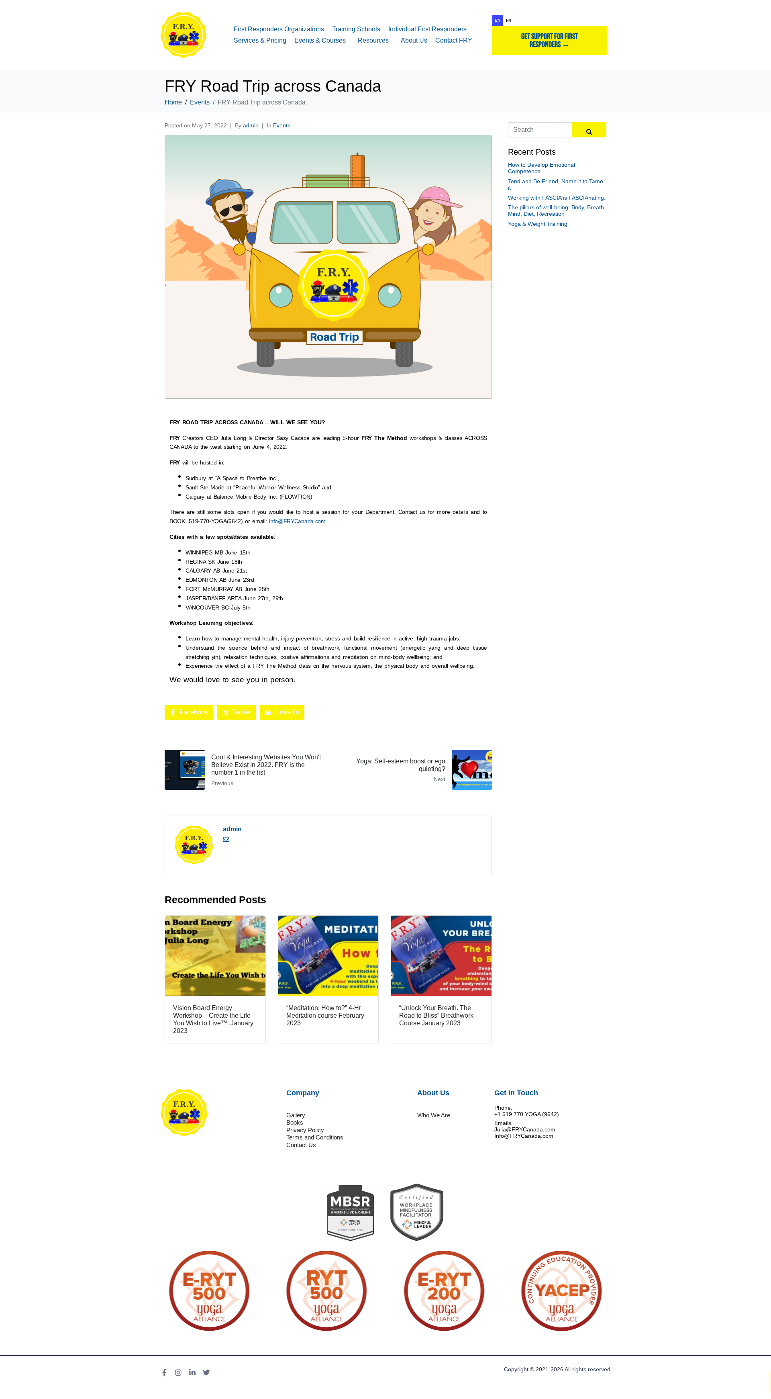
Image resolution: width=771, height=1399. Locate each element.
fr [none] (508, 20)
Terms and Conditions (314, 1137)
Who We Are (433, 1115)
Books (294, 1122)
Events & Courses (320, 40)
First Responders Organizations (279, 29)
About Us (414, 40)
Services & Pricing (260, 40)
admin (251, 125)
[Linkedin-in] (192, 1372)
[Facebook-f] (164, 1372)
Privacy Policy (305, 1130)
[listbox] (549, 20)
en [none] (497, 20)
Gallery (295, 1115)
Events (281, 125)
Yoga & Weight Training (537, 224)
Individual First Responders (427, 29)
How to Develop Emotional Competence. (541, 168)
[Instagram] (178, 1372)
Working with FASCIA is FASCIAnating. (557, 197)
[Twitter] (206, 1372)
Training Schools (356, 29)
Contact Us (301, 1144)
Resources (373, 40)
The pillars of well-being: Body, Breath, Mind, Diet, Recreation (557, 210)
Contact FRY (453, 40)
